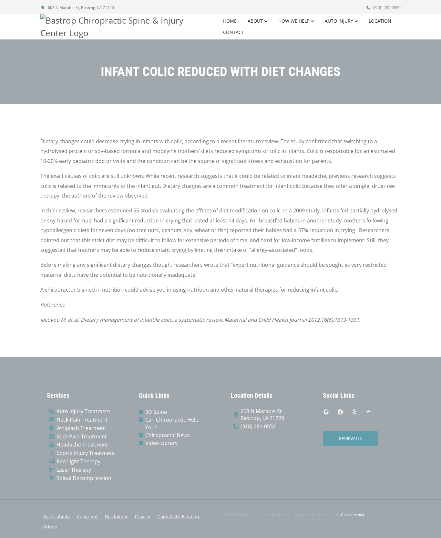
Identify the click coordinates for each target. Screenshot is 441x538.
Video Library (161, 443)
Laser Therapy (73, 470)
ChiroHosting (352, 515)
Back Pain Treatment (81, 436)
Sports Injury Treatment (85, 453)
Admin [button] (50, 526)
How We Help (293, 21)
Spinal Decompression (83, 478)
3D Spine (156, 411)
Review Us (350, 439)
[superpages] (368, 412)
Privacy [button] (142, 516)
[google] (326, 412)
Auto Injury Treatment (83, 411)
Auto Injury (339, 21)
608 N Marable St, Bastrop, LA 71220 (80, 7)
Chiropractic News (167, 435)
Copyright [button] (87, 516)
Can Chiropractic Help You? (172, 423)
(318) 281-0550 (386, 7)
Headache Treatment (82, 444)
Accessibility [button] (56, 516)
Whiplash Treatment (81, 428)
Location (380, 21)
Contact (233, 32)
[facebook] (340, 412)
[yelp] (354, 412)
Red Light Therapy (78, 461)
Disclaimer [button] (116, 516)
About (255, 21)
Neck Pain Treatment (82, 419)
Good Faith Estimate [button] (178, 516)
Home (230, 21)
